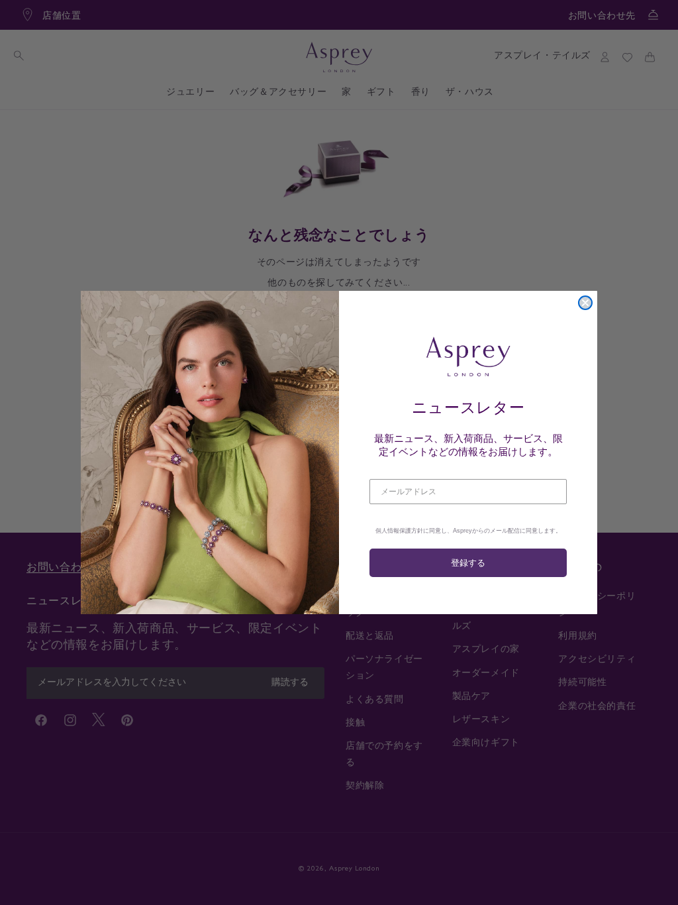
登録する (468, 562)
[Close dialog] (585, 302)
